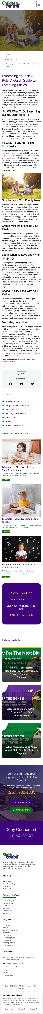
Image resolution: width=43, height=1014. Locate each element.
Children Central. (8, 362)
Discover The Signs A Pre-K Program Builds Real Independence (21, 712)
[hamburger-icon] (38, 5)
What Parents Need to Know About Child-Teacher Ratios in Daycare (21, 750)
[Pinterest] (24, 836)
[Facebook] (12, 836)
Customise (9, 1009)
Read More (6, 480)
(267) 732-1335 (21, 614)
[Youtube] (30, 836)
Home (8, 54)
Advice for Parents (12, 59)
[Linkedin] (18, 836)
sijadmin (15, 663)
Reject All (21, 1009)
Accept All (34, 1009)
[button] (21, 374)
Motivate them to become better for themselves (21, 353)
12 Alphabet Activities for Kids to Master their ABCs (18, 566)
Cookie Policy (15, 1004)
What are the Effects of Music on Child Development (18, 469)
